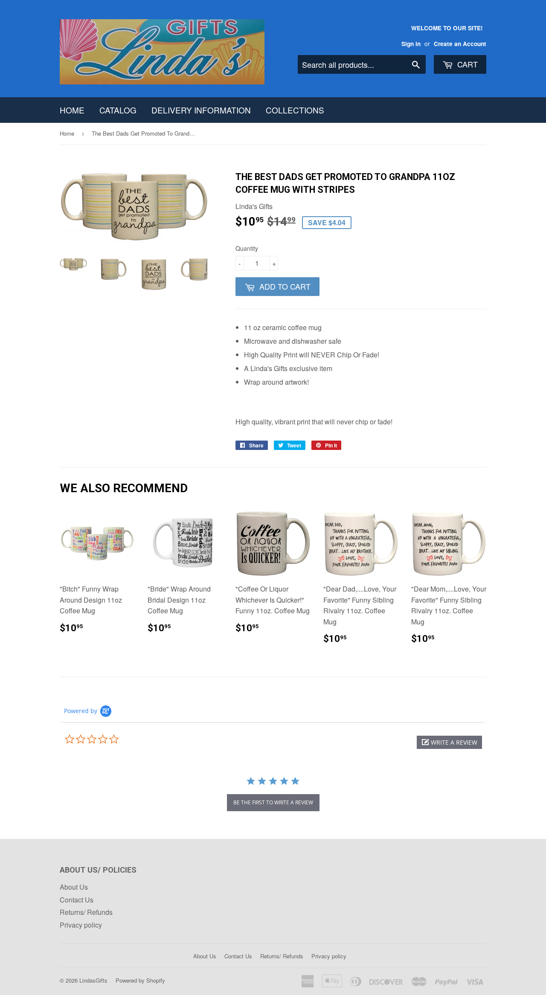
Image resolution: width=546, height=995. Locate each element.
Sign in (411, 44)
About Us (74, 887)
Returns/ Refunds (86, 912)
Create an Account (460, 44)
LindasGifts (93, 980)
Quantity (246, 248)
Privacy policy (81, 925)
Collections (295, 110)
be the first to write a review (273, 802)
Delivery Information (201, 110)
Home (72, 110)
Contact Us (76, 900)
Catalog (117, 110)
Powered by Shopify (140, 980)
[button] (449, 742)
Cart (466, 64)
